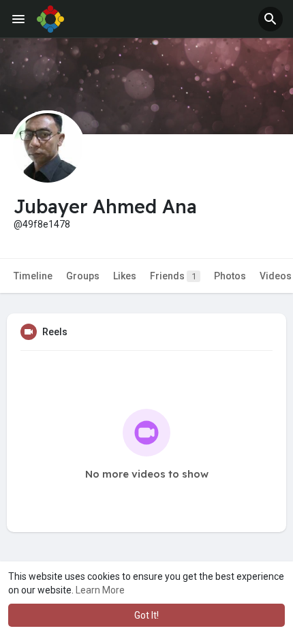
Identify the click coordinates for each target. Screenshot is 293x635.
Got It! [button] (146, 615)
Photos (230, 275)
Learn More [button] (100, 590)
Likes (124, 275)
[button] (270, 19)
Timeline (33, 275)
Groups (82, 275)
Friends (173, 275)
